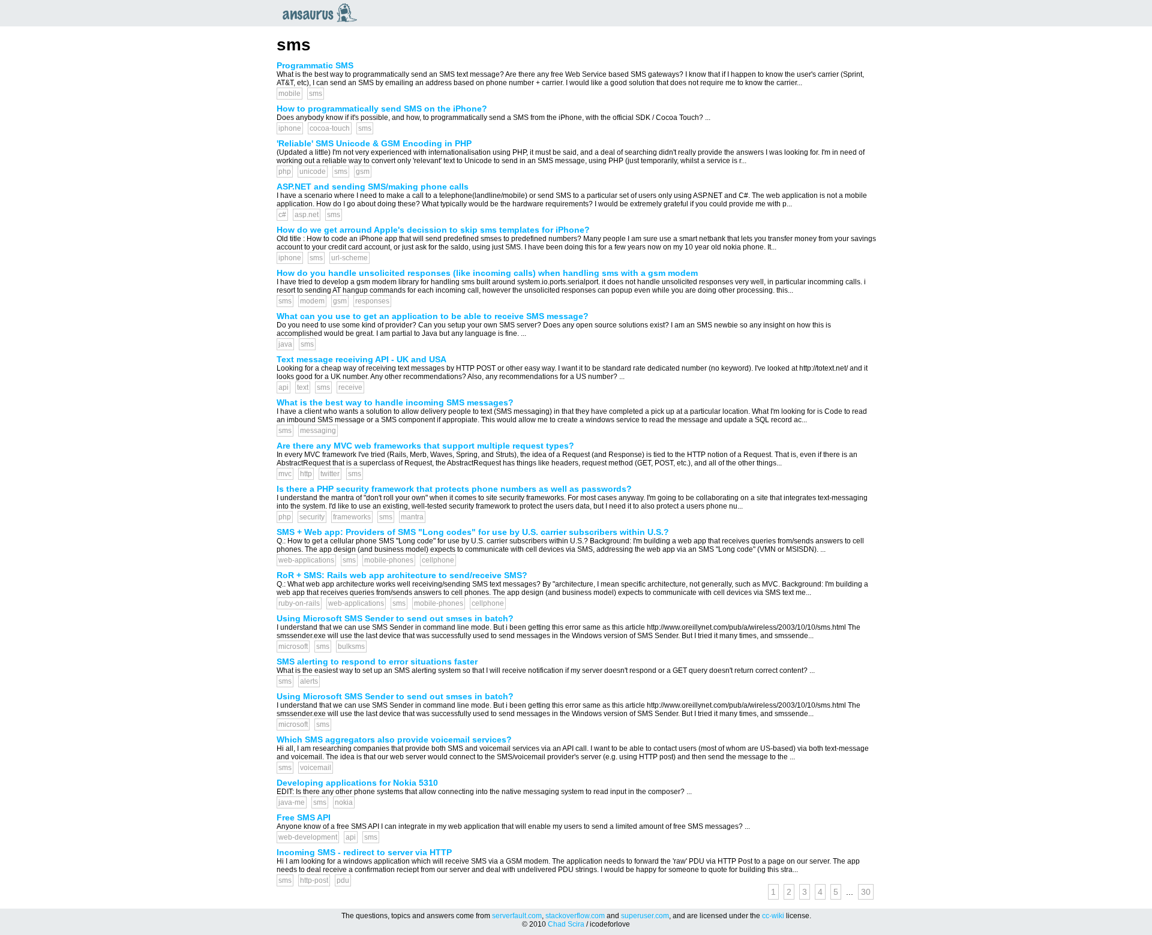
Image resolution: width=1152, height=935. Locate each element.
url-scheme (349, 258)
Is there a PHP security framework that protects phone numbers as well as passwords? (454, 489)
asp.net (307, 215)
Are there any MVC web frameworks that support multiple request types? (425, 445)
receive (350, 387)
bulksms (351, 646)
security (312, 517)
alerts (309, 681)
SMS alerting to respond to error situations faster (377, 661)
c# (282, 215)
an (323, 12)
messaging (318, 430)
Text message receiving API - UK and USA (361, 359)
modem (312, 301)
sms (315, 93)
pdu (343, 880)
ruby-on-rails (299, 603)
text (302, 387)
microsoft (293, 646)
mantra (412, 517)
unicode (312, 171)
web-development (307, 837)
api (283, 387)
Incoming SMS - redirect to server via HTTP (364, 852)
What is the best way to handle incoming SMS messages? (395, 402)
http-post (314, 880)
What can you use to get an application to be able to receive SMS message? (433, 316)
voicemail (315, 767)
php (284, 171)
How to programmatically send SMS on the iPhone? (382, 108)
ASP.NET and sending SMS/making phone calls (373, 186)
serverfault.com (517, 916)
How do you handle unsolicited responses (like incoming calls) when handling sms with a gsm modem (487, 273)
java (285, 344)
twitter (330, 474)
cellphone (438, 560)
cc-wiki (773, 916)
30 (866, 892)
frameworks (352, 517)
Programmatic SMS (315, 65)
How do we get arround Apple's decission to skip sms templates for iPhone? (433, 229)
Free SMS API (304, 817)
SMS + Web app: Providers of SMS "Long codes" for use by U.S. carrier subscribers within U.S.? (473, 532)
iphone (289, 128)
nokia (344, 802)
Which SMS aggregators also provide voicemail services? (394, 739)
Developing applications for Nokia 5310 (357, 782)
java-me (291, 802)
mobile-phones (388, 560)
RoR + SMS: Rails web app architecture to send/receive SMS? (402, 575)
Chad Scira (566, 924)
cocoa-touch (330, 128)
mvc (285, 474)
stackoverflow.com (575, 916)
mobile (289, 93)
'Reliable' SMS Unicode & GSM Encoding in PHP (374, 143)
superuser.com (645, 916)
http (306, 474)
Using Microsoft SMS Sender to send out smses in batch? (395, 618)
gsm (363, 171)
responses (372, 301)
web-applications (306, 560)
